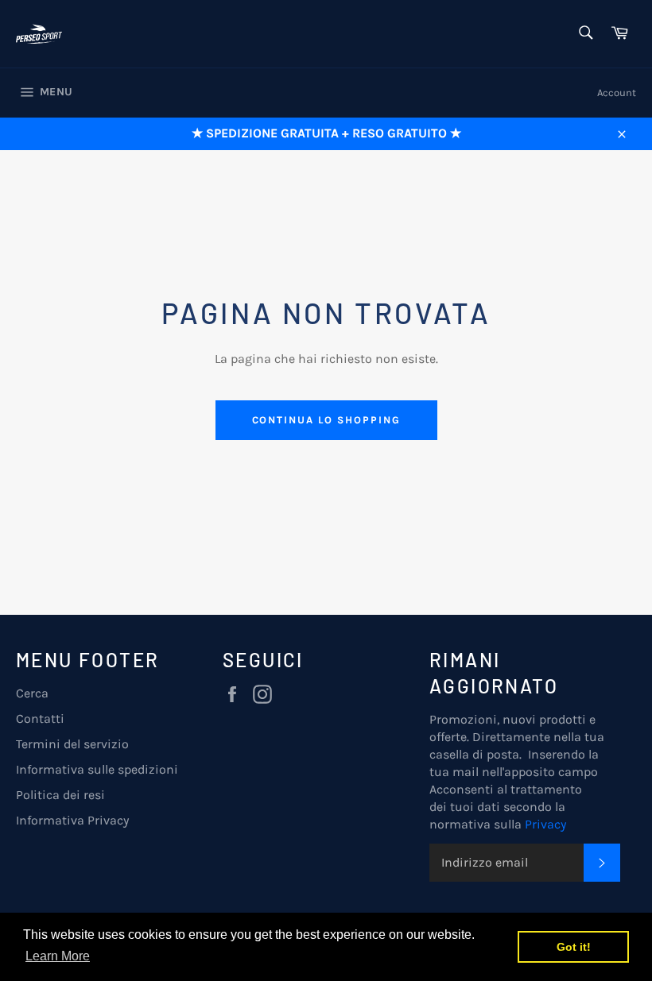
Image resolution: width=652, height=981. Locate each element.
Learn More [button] (57, 956)
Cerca (32, 693)
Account (616, 92)
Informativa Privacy (72, 820)
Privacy (545, 824)
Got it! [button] (574, 946)
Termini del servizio (72, 743)
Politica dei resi (60, 794)
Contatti (40, 718)
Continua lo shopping (326, 420)
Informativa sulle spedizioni (97, 769)
